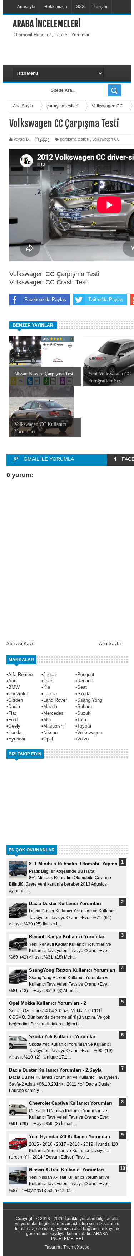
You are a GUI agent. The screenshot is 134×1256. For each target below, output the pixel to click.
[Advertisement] (73, 50)
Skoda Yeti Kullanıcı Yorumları (63, 1036)
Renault (85, 681)
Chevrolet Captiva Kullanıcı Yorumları (70, 1103)
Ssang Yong (89, 700)
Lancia (50, 693)
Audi (13, 681)
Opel (48, 739)
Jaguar (50, 674)
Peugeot (85, 674)
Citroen (15, 700)
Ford (13, 719)
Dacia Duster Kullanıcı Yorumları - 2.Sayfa (55, 1070)
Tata (81, 719)
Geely (14, 726)
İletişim (100, 6)
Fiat (12, 713)
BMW (14, 687)
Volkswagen (89, 732)
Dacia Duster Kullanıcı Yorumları (65, 903)
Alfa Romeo (20, 674)
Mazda (50, 706)
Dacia (14, 706)
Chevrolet (18, 693)
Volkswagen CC (106, 139)
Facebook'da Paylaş (45, 299)
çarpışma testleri (74, 139)
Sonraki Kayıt (20, 643)
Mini (47, 719)
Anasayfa (26, 6)
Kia (46, 687)
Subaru (84, 706)
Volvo (83, 739)
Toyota (84, 726)
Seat (82, 687)
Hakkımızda (55, 6)
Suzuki (84, 713)
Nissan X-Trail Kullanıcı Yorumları (66, 1169)
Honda (14, 732)
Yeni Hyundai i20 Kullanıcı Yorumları (69, 1136)
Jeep (48, 681)
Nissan (50, 732)
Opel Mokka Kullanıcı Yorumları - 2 (47, 1003)
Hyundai (16, 739)
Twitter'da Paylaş (105, 299)
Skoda (83, 693)
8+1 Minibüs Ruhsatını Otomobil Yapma (73, 863)
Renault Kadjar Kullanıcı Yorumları (67, 936)
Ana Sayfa (110, 643)
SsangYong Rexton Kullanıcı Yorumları (72, 970)
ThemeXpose (76, 1247)
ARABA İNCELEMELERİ (46, 24)
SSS (80, 6)
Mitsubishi (53, 726)
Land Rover (55, 700)
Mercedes (53, 713)
